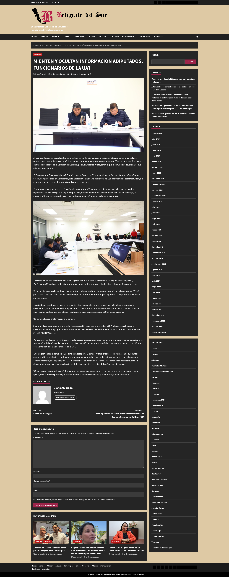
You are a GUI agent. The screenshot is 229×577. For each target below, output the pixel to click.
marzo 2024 (156, 298)
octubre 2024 (157, 258)
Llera (153, 445)
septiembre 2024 (158, 264)
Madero (55, 36)
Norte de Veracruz (159, 479)
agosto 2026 (156, 133)
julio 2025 (155, 207)
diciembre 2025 (157, 178)
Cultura (154, 377)
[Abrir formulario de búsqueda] (197, 36)
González (155, 422)
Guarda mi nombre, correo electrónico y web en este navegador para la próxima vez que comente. (75, 499)
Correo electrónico (41, 481)
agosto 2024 (156, 269)
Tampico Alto (157, 525)
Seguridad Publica (159, 502)
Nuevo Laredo (157, 485)
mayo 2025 (156, 218)
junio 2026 (155, 144)
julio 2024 (155, 275)
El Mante (155, 394)
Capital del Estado (159, 365)
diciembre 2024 (157, 247)
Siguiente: (119, 413)
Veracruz (155, 542)
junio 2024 (155, 281)
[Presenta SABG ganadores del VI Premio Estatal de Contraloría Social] (126, 532)
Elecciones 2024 (158, 400)
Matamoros (156, 456)
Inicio (34, 36)
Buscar (155, 55)
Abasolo (155, 348)
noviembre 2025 (158, 184)
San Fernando (157, 496)
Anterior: (42, 412)
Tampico (44, 36)
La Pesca (155, 439)
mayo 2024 (156, 286)
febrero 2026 (156, 167)
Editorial (155, 388)
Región (91, 36)
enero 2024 (156, 309)
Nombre (37, 471)
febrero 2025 (156, 235)
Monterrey (156, 473)
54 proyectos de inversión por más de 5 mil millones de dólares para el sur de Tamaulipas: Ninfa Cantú (88, 550)
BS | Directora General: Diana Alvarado (49, 26)
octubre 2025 (157, 190)
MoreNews (127, 574)
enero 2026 (156, 173)
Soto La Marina (157, 508)
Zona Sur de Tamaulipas (161, 547)
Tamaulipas (79, 36)
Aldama (154, 354)
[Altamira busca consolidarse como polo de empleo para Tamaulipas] (51, 532)
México (115, 36)
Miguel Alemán (157, 468)
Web (35, 490)
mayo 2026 (156, 150)
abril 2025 (155, 224)
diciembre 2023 (157, 315)
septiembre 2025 (158, 195)
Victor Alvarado (115, 554)
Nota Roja (104, 36)
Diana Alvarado (41, 74)
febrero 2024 (156, 303)
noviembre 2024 (158, 252)
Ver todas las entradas (65, 397)
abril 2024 (155, 292)
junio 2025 (155, 212)
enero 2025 (156, 241)
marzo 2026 (156, 161)
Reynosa (155, 491)
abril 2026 (155, 155)
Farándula (145, 36)
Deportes (158, 36)
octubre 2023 (157, 326)
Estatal (154, 411)
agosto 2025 (156, 201)
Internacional (129, 36)
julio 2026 (155, 139)
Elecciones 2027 (158, 405)
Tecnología (156, 530)
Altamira (66, 36)
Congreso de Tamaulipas (162, 371)
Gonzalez (155, 428)
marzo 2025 (156, 229)
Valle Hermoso (157, 536)
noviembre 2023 (158, 321)
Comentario (38, 437)
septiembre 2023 (158, 332)
